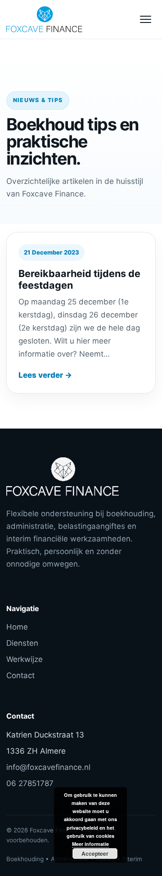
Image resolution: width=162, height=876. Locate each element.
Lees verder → (45, 375)
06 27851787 (30, 783)
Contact (20, 675)
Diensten (22, 643)
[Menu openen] (145, 19)
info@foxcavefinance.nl (48, 767)
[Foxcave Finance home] (55, 19)
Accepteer (94, 853)
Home (17, 626)
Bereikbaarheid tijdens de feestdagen (79, 279)
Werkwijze (24, 659)
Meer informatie (90, 843)
